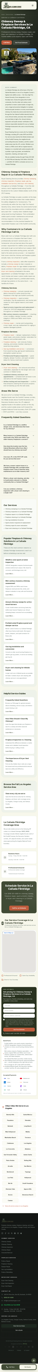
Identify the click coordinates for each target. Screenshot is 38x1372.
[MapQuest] (18, 1233)
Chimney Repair (6, 1250)
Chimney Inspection (7, 1247)
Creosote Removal (6, 1252)
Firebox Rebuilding (6, 1272)
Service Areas (9, 14)
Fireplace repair (9, 335)
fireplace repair (20, 181)
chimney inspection (7, 181)
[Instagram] (2, 1233)
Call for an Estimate (19, 908)
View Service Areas (19, 1326)
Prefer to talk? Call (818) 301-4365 (15, 1033)
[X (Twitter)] (12, 1233)
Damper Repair (5, 1266)
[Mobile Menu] (32, 5)
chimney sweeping (30, 179)
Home (3, 14)
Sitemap (27, 1350)
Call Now (7, 42)
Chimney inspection (10, 298)
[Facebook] (5, 1233)
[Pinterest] (15, 1233)
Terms (6, 1026)
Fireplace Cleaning (6, 1264)
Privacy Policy (27, 1024)
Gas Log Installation (7, 1269)
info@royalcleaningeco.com (12, 1300)
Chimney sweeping (10, 291)
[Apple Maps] (21, 1233)
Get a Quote (19, 1330)
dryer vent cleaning (26, 183)
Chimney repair (9, 323)
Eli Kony (25, 1343)
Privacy (11, 1350)
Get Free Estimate (21, 42)
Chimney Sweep (6, 1241)
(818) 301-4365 (9, 1297)
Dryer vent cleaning (10, 368)
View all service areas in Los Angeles (16, 1206)
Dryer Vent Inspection (7, 1283)
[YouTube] (9, 1233)
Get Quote (27, 1367)
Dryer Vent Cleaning (7, 1280)
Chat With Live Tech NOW (12, 1305)
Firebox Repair (5, 1261)
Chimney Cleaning (6, 1244)
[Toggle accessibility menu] (33, 1360)
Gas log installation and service (14, 349)
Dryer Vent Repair (6, 1286)
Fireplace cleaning (10, 342)
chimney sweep (13, 264)
